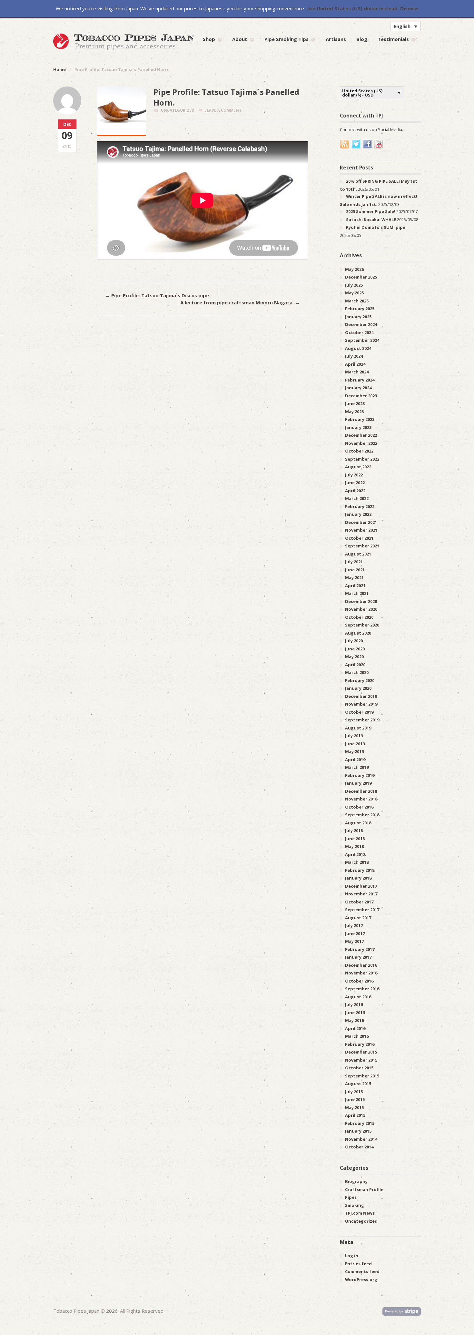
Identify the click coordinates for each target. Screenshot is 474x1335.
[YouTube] (379, 144)
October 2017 (359, 902)
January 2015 (358, 1131)
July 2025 (354, 285)
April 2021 (355, 585)
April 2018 (355, 854)
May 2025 (354, 293)
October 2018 (359, 807)
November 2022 (361, 443)
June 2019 (355, 744)
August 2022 (358, 467)
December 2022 (361, 435)
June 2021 (355, 570)
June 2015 (355, 1099)
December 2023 (361, 396)
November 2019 (361, 704)
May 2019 (354, 751)
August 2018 (358, 823)
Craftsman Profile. (365, 1189)
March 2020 (357, 672)
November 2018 (361, 799)
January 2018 (358, 878)
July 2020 (354, 641)
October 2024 (359, 332)
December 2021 (361, 522)
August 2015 (358, 1083)
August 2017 (358, 918)
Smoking (354, 1205)
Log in (351, 1256)
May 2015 (354, 1107)
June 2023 (355, 403)
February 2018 (359, 870)
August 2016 (358, 997)
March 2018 (357, 862)
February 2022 (359, 506)
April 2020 (355, 665)
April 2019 (355, 759)
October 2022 (359, 451)
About (239, 39)
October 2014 (359, 1147)
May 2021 (354, 577)
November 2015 (361, 1060)
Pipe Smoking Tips (286, 39)
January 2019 (358, 783)
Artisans (336, 39)
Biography (356, 1181)
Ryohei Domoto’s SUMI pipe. (376, 227)
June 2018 (355, 838)
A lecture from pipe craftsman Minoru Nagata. (240, 302)
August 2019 (358, 728)
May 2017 (354, 941)
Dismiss (409, 8)
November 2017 (361, 894)
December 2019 (361, 696)
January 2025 (358, 317)
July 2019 (354, 736)
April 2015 (355, 1115)
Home (59, 69)
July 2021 (354, 562)
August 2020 (358, 633)
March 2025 (357, 301)
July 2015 (354, 1092)
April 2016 (355, 1028)
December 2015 (361, 1052)
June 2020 (355, 649)
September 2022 (362, 459)
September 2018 (362, 815)
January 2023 (358, 427)
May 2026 (354, 269)
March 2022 (357, 498)
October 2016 (359, 981)
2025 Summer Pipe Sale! (370, 211)
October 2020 (359, 617)
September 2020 (362, 625)
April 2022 (355, 491)
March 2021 (357, 593)
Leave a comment (223, 110)
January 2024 (358, 388)
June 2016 (355, 1012)
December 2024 (361, 324)
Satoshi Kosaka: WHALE (371, 219)
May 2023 (354, 411)
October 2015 (359, 1068)
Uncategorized (177, 110)
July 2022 (354, 475)
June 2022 (355, 482)
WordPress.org (361, 1279)
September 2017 (362, 909)
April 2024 (355, 364)
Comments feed (362, 1271)
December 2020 (361, 601)
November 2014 (361, 1139)
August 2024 (358, 348)
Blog (361, 39)
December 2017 (361, 886)
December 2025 (361, 277)
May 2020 (354, 656)
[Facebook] (367, 144)
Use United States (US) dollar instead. (352, 8)
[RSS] (345, 144)
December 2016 (361, 965)
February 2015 (359, 1123)
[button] (405, 26)
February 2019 (359, 775)
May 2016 (354, 1020)
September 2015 (362, 1076)
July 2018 (354, 830)
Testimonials (393, 39)
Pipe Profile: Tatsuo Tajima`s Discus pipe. (157, 295)
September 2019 (362, 720)
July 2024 (354, 356)
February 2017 (359, 949)
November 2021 (361, 530)
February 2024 (359, 380)
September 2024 (362, 340)
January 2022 (358, 514)
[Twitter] (356, 144)
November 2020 (361, 609)
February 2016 (359, 1044)
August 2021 (358, 554)
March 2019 (357, 767)
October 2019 (359, 712)
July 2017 (354, 925)
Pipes (351, 1197)
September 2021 (362, 546)
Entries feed (358, 1264)
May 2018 (354, 846)
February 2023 (359, 419)
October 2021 (359, 538)
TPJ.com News (360, 1213)
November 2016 (361, 973)
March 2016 (357, 1036)
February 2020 (359, 680)
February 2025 (359, 308)
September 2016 (362, 989)
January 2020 (358, 688)
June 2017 (355, 933)
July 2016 (354, 1004)
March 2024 (357, 372)
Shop (209, 39)
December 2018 (361, 791)
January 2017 (358, 957)
